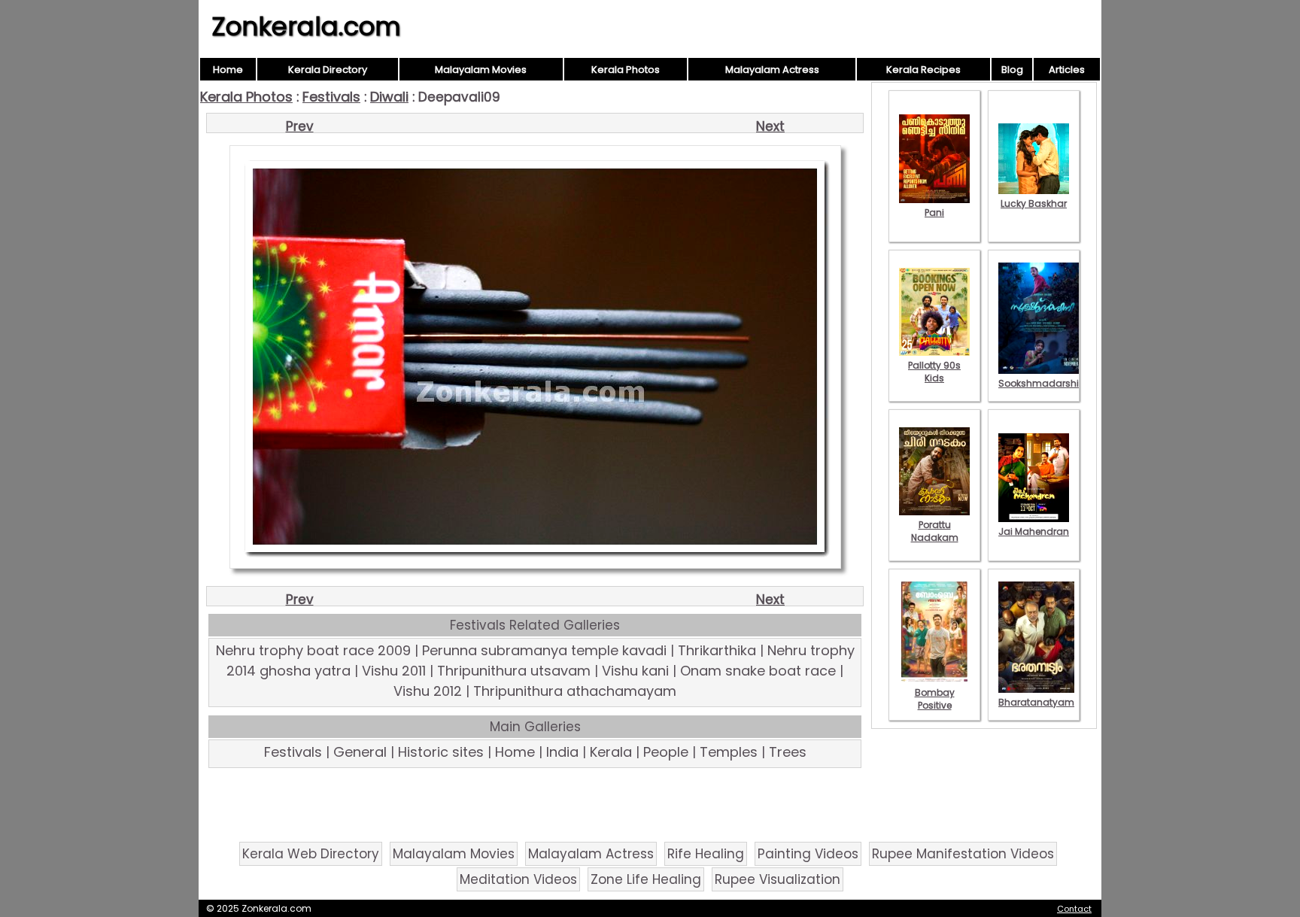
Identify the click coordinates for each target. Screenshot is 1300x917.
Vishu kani (635, 670)
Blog (1012, 69)
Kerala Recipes (923, 69)
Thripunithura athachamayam (574, 691)
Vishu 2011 (394, 670)
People (665, 751)
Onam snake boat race (758, 670)
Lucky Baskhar (1034, 203)
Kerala (611, 751)
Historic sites (441, 751)
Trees (787, 751)
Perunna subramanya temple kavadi (544, 650)
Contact (1074, 909)
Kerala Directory (327, 69)
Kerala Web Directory (310, 854)
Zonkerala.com (306, 26)
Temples (729, 751)
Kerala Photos (625, 69)
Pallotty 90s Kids (934, 371)
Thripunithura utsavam (514, 670)
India (562, 751)
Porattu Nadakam (934, 531)
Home (228, 69)
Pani (934, 212)
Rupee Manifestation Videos (963, 854)
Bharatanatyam (1036, 702)
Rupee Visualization (777, 879)
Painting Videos (808, 854)
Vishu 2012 (427, 691)
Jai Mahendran (1033, 531)
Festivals (331, 96)
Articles (1067, 69)
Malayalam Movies (481, 69)
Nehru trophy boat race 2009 (313, 650)
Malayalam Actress (772, 69)
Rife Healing (705, 854)
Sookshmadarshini (1042, 383)
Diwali (389, 96)
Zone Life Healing (646, 879)
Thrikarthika (717, 650)
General (360, 751)
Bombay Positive (935, 699)
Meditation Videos (518, 879)
